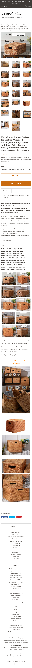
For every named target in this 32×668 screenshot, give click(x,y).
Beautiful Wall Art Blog (16, 625)
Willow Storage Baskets (16, 577)
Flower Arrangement (16, 595)
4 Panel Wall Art (16, 545)
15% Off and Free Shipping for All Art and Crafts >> (16, 196)
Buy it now (16, 183)
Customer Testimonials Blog (16, 627)
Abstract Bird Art (16, 552)
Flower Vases (16, 597)
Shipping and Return (16, 618)
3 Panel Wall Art (16, 543)
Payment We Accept (16, 616)
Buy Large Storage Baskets (13, 25)
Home (2, 25)
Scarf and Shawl (16, 600)
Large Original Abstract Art (16, 539)
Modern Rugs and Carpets (16, 569)
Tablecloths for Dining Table (16, 582)
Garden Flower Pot (16, 588)
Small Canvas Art (16, 534)
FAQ (16, 612)
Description (6, 191)
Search (16, 530)
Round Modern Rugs (16, 573)
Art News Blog (16, 629)
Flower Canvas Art (16, 554)
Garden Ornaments (16, 586)
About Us (16, 609)
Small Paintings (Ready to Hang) (16, 536)
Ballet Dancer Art (16, 550)
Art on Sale (16, 556)
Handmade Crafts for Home (16, 593)
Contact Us (16, 621)
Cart (29, 6)
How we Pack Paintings (16, 559)
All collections (16, 561)
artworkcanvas (21, 661)
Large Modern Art (16, 532)
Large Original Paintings (16, 541)
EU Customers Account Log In (16, 632)
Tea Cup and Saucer (16, 584)
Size (2, 166)
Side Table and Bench (16, 591)
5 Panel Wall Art (16, 547)
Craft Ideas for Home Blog (16, 602)
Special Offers (16, 614)
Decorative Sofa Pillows (16, 580)
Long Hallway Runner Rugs (16, 571)
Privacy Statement (16, 623)
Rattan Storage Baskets (16, 575)
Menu (5, 6)
